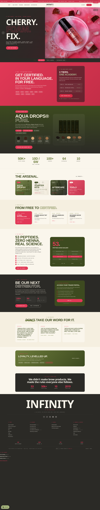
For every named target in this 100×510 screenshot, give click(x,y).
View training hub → (4, 460)
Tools (9, 433)
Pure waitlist (78, 429)
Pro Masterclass (34, 428)
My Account (75, 424)
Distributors (76, 428)
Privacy (87, 448)
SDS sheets (75, 434)
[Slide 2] (50, 56)
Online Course (4, 458)
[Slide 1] (47, 56)
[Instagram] (44, 417)
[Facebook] (56, 417)
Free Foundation (34, 424)
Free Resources (33, 426)
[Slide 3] (53, 56)
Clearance (10, 434)
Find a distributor (34, 305)
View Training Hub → (66, 95)
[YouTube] (53, 417)
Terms (91, 448)
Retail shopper (50, 60)
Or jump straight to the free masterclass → (69, 98)
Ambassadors (54, 424)
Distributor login (61, 60)
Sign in (69, 300)
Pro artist (41, 60)
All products (79, 176)
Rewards (75, 426)
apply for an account (73, 303)
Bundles (9, 431)
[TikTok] (47, 417)
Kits (9, 429)
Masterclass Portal (5, 456)
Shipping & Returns (77, 431)
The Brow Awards (55, 428)
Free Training (4, 454)
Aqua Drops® (10, 424)
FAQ (74, 433)
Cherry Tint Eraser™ (12, 426)
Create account (76, 358)
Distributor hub (21, 305)
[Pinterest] (50, 417)
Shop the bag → (9, 42)
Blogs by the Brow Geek (56, 426)
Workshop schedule (34, 431)
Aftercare (10, 428)
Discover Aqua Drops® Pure (24, 147)
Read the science (21, 268)
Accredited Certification (36, 429)
